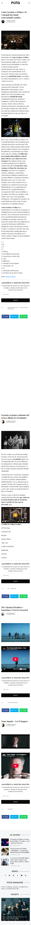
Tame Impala (10, 809)
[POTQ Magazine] (15, 3)
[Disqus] (15, 342)
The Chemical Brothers (13, 702)
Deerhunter (13, 588)
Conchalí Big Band (23, 307)
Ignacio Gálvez (11, 277)
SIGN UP (15, 300)
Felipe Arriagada (11, 613)
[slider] (9, 521)
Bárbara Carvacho (11, 421)
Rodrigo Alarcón (11, 20)
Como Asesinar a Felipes (13, 307)
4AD (8, 588)
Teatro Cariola (11, 308)
